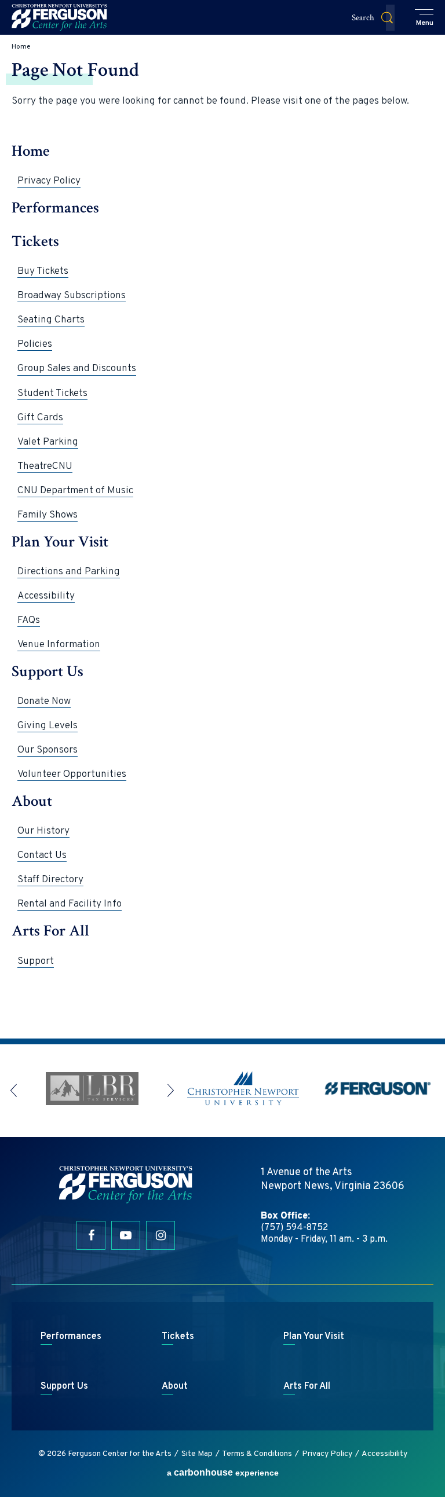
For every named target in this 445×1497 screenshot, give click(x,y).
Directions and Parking (68, 572)
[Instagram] (160, 1235)
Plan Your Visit (60, 542)
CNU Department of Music (75, 491)
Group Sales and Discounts (76, 368)
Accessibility (46, 596)
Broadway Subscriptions (71, 295)
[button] (424, 18)
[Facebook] (90, 1235)
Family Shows (47, 515)
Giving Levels (47, 726)
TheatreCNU (44, 466)
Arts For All (50, 931)
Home (21, 47)
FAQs (28, 620)
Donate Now (44, 701)
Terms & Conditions (257, 1454)
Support (35, 961)
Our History (43, 831)
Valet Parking (47, 442)
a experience (223, 1472)
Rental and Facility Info (69, 904)
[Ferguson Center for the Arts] (59, 17)
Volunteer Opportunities (71, 774)
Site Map (197, 1454)
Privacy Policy (49, 181)
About (32, 801)
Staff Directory (50, 880)
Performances (55, 208)
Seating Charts (51, 320)
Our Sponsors (47, 750)
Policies (34, 344)
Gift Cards (40, 418)
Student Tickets (52, 393)
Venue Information (58, 645)
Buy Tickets (42, 271)
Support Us (47, 672)
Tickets (35, 242)
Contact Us (42, 855)
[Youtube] (125, 1235)
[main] (222, 537)
